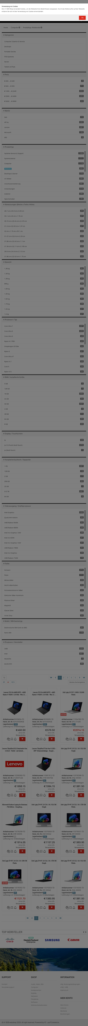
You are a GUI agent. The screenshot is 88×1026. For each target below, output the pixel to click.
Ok (82, 18)
